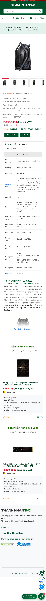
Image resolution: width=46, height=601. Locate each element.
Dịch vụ (24, 18)
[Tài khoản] (35, 18)
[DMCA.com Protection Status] (8, 544)
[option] (23, 56)
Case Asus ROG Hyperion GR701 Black (18, 284)
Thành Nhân (18, 573)
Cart (43, 18)
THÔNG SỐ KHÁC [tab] (10, 149)
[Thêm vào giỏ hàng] (38, 417)
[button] (25, 135)
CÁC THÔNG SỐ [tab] (10, 144)
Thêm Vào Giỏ (11, 135)
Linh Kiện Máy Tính (19, 30)
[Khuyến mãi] (31, 18)
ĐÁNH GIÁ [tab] (23, 144)
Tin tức (16, 18)
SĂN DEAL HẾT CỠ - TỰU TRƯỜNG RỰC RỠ (25, 129)
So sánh (25, 135)
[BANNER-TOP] (23, 0)
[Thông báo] (23, 544)
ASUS (35, 30)
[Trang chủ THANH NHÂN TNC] (23, 5)
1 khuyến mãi (10, 392)
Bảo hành (9, 273)
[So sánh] (42, 417)
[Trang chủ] (9, 30)
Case (30, 30)
